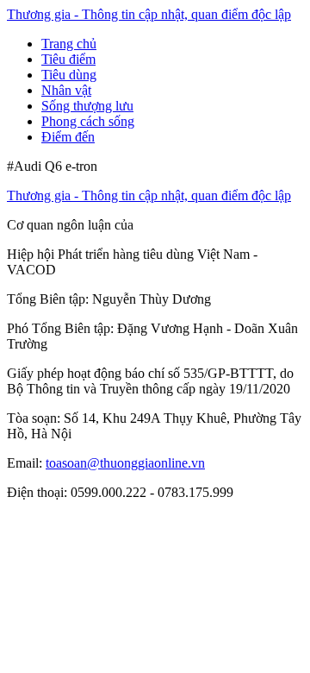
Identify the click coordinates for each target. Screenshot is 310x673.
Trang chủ (68, 43)
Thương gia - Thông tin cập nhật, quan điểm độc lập (149, 14)
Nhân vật (66, 90)
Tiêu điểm (68, 59)
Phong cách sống (87, 121)
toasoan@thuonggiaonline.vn (125, 463)
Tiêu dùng (68, 74)
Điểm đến (68, 136)
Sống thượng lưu (87, 105)
